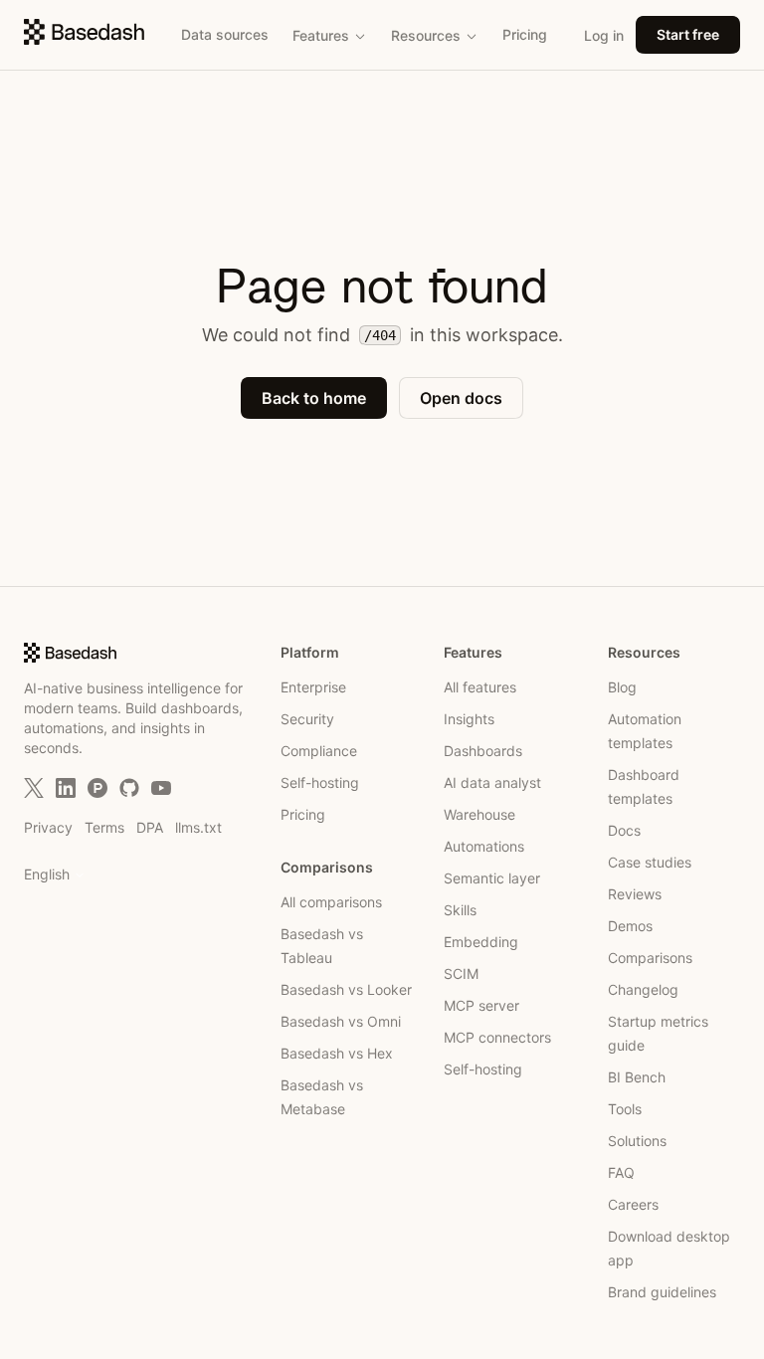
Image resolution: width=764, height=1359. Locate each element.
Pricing (524, 34)
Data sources (225, 34)
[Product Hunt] (97, 788)
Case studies (649, 862)
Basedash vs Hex (337, 1053)
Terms (104, 827)
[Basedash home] (84, 32)
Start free (688, 34)
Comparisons (650, 957)
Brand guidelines (662, 1291)
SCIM (461, 973)
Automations (484, 846)
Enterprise (313, 687)
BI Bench (637, 1076)
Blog (622, 687)
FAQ (621, 1172)
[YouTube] (161, 788)
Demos (630, 925)
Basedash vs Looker (346, 989)
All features (480, 687)
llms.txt (198, 827)
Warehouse (479, 814)
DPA (149, 827)
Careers (633, 1204)
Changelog (643, 989)
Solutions (637, 1140)
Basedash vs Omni (341, 1021)
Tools (625, 1108)
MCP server (481, 1005)
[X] (34, 788)
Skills (460, 909)
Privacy (48, 827)
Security (307, 718)
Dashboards (483, 750)
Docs (624, 830)
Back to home (314, 398)
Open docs (461, 398)
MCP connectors (497, 1037)
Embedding (481, 941)
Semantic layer (492, 878)
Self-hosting (320, 782)
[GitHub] (129, 788)
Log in (604, 35)
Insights (469, 718)
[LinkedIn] (66, 788)
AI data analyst (492, 782)
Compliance (319, 750)
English (47, 874)
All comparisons (331, 901)
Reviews (635, 893)
